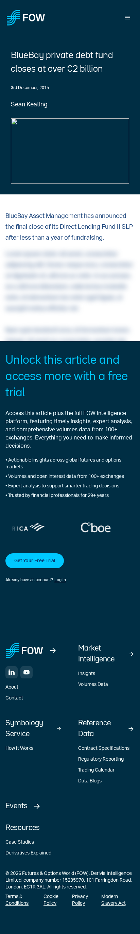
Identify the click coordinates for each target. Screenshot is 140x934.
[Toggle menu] (127, 17)
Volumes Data (93, 684)
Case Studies (19, 842)
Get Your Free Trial (34, 560)
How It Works (19, 748)
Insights (86, 673)
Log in (60, 580)
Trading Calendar (96, 770)
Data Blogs (90, 781)
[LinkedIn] (11, 672)
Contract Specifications (103, 748)
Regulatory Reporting (101, 759)
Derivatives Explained (28, 853)
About (11, 687)
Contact (14, 698)
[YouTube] (26, 672)
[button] (70, 568)
